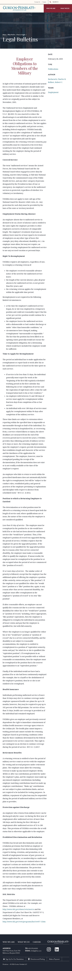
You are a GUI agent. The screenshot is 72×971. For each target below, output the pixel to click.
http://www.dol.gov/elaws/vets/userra (18, 909)
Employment (53, 92)
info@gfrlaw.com (36, 951)
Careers (44, 2)
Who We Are (50, 8)
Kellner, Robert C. (55, 82)
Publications (53, 69)
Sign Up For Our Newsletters (15, 959)
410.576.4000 (33, 948)
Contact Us (37, 2)
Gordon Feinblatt (10, 8)
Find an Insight (21, 35)
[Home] (58, 941)
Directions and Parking (37, 959)
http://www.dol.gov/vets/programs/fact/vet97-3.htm (24, 922)
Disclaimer (5, 964)
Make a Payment (54, 959)
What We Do (64, 8)
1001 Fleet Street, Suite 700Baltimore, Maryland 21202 (11, 951)
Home (4, 35)
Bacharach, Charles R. (57, 79)
